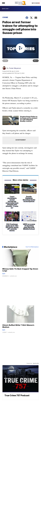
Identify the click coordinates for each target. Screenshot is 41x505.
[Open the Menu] (3, 2)
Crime (5, 17)
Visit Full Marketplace (32, 247)
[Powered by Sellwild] (36, 363)
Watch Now (35, 3)
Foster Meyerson (15, 68)
